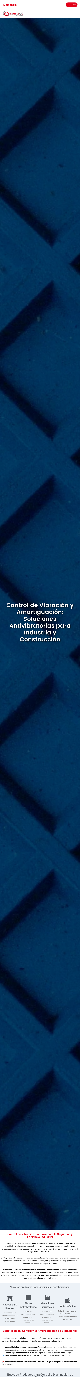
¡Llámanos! (9, 4)
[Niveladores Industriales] (47, 1297)
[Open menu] (76, 13)
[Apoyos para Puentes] (9, 1298)
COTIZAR (72, 5)
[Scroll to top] (73, 415)
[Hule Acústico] (67, 1300)
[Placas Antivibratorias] (28, 1297)
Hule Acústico (68, 1306)
